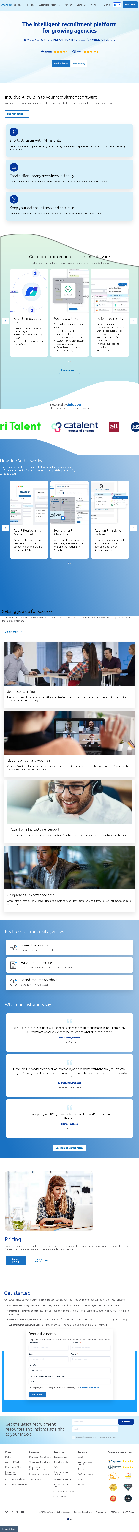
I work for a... (35, 1365)
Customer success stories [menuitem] (62, 1473)
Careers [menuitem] (81, 1469)
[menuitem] (69, 1519)
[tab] (68, 361)
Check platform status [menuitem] (63, 1491)
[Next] (133, 321)
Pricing (93, 5)
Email (32, 1354)
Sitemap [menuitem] (81, 1484)
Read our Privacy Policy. (90, 1387)
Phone (74, 1354)
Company (81, 5)
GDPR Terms (128, 1512)
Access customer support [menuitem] (61, 1485)
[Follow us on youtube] (22, 1512)
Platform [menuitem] (9, 1457)
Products (17, 5)
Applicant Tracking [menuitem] (13, 1462)
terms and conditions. (107, 1437)
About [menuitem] (80, 1457)
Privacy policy (101, 1512)
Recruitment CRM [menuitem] (13, 1467)
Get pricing (79, 63)
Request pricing (16, 1260)
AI (119, 4)
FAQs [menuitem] (55, 1467)
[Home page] (6, 4)
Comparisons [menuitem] (59, 1496)
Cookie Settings (8, 1529)
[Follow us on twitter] (6, 1512)
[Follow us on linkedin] (17, 1512)
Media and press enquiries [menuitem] (85, 1463)
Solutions (30, 5)
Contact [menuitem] (81, 1479)
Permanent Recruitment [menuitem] (40, 1457)
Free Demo (130, 4)
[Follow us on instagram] (12, 1512)
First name (34, 1343)
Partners (68, 5)
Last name (76, 1343)
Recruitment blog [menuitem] (61, 1462)
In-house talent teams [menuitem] (39, 1474)
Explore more (67, 370)
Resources (55, 5)
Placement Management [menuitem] (11, 1473)
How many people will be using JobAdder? (47, 1376)
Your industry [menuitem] (35, 1479)
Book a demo (61, 63)
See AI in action (15, 114)
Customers (43, 5)
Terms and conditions (83, 1512)
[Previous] (5, 321)
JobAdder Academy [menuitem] (62, 1479)
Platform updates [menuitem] (85, 1474)
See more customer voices (69, 1148)
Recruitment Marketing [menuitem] (15, 1479)
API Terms (115, 1512)
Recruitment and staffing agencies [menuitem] (37, 1468)
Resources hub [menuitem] (60, 1457)
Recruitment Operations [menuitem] (16, 1484)
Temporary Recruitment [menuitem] (39, 1462)
